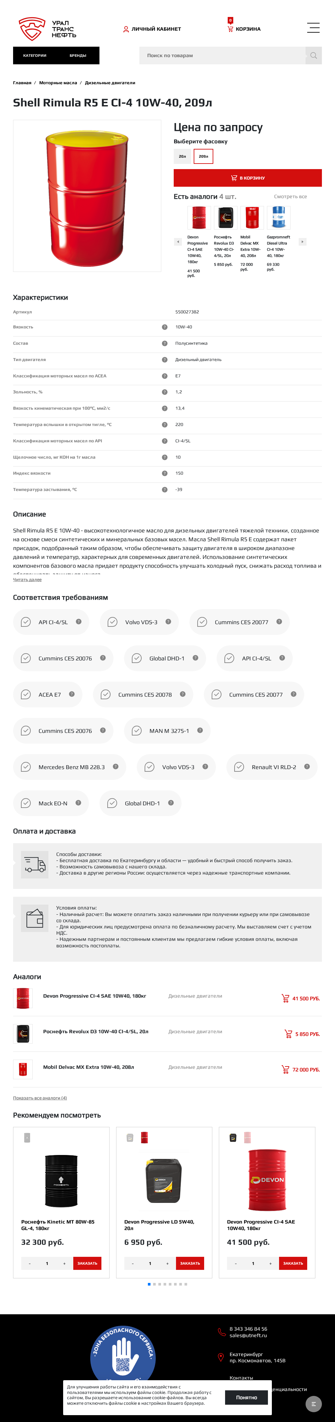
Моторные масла (58, 82)
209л (203, 156)
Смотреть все (290, 196)
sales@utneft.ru (248, 1335)
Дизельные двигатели (110, 82)
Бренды (78, 55)
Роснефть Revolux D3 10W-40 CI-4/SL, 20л (96, 1031)
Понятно (246, 1397)
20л (182, 156)
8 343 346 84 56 (248, 1329)
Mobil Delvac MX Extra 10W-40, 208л (88, 1067)
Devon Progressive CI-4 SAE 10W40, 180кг (197, 249)
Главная (22, 82)
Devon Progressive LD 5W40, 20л (159, 1225)
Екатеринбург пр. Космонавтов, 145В (258, 1357)
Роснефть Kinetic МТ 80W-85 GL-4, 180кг (58, 1225)
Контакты (241, 1378)
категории (34, 55)
